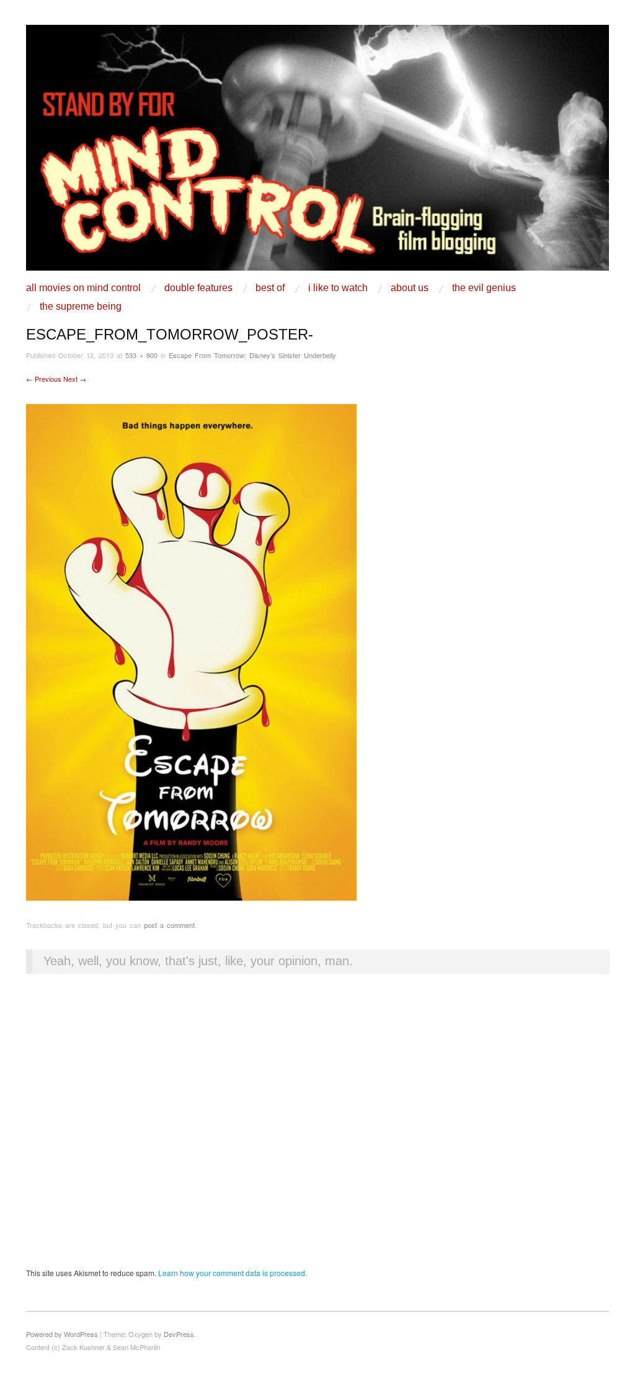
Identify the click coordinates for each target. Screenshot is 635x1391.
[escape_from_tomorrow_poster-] (191, 651)
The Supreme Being (81, 307)
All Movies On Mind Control (83, 288)
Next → (74, 379)
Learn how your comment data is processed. (232, 1272)
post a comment (169, 925)
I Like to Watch (338, 288)
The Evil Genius (484, 288)
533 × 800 (141, 355)
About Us (410, 288)
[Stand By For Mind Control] (317, 152)
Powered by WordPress (62, 1334)
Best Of (270, 288)
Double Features (198, 288)
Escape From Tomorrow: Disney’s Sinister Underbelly (252, 355)
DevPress (179, 1334)
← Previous (43, 379)
